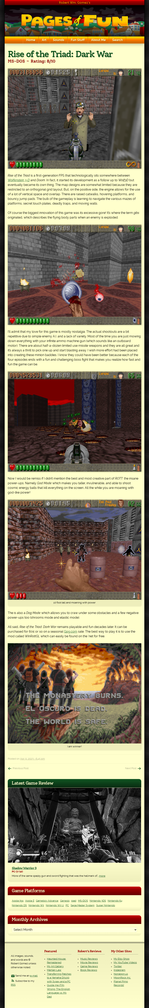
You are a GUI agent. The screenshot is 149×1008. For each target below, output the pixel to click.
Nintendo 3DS (98, 901)
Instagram (119, 970)
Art (44, 40)
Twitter (118, 966)
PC (67, 905)
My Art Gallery (55, 966)
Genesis (64, 901)
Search (117, 40)
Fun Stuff (78, 40)
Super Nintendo (105, 905)
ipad (73, 901)
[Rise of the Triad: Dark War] (74, 118)
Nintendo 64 (115, 901)
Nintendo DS (19, 905)
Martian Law (54, 970)
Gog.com (70, 631)
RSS (13, 985)
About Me (98, 40)
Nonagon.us (121, 974)
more (102, 876)
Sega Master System (82, 905)
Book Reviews (88, 970)
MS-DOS (83, 901)
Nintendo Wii (36, 905)
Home (30, 40)
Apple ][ (29, 901)
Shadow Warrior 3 (24, 868)
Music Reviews (89, 959)
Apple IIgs (17, 901)
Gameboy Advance (47, 901)
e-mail (34, 976)
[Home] (74, 21)
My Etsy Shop (121, 959)
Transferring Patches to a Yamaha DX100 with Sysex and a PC (59, 978)
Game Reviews (89, 966)
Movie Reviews (89, 962)
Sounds (58, 40)
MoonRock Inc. (122, 978)
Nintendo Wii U (55, 905)
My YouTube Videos (125, 962)
